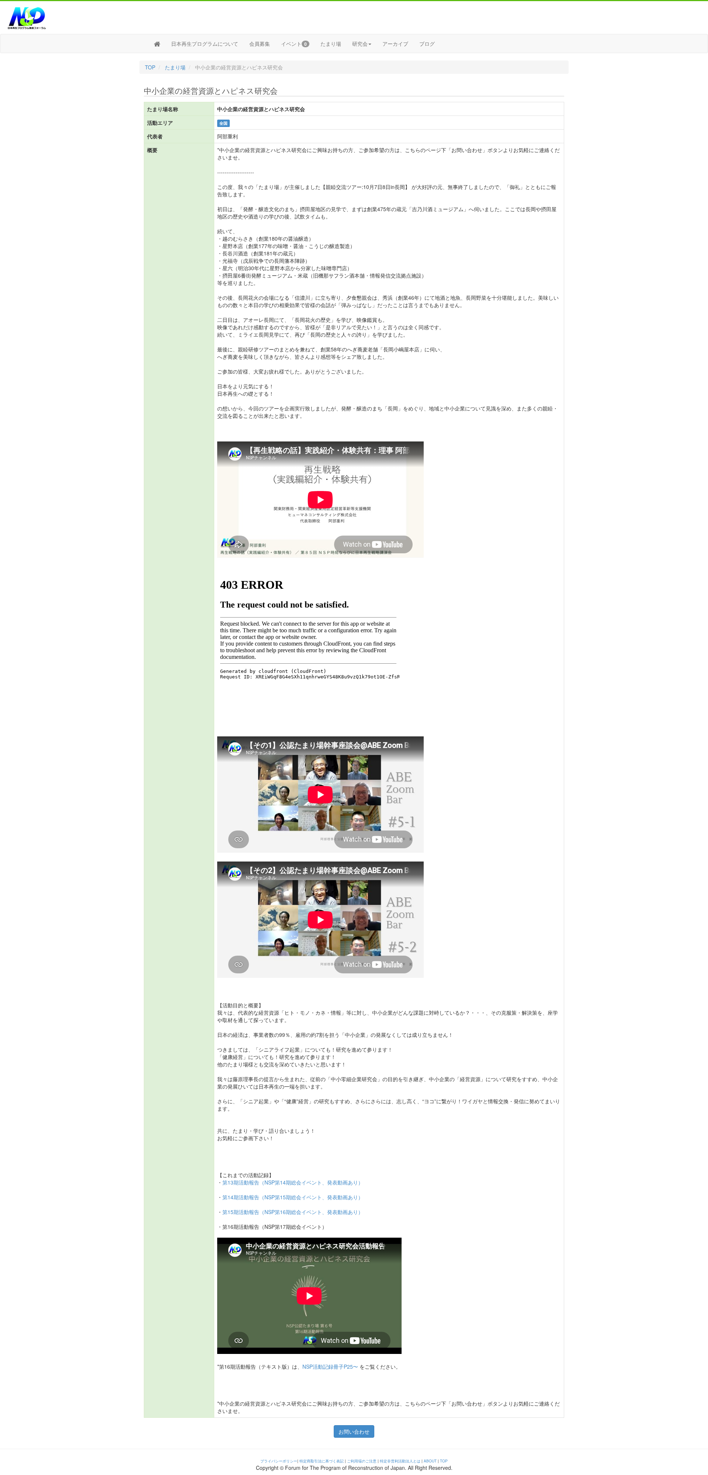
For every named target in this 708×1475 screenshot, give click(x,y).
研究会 (360, 43)
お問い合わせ (354, 1431)
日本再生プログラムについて (204, 43)
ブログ (427, 43)
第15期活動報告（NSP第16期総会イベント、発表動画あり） (292, 1212)
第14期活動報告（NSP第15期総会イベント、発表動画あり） (292, 1197)
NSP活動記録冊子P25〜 (330, 1366)
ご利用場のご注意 (361, 1461)
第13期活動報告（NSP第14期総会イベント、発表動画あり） (292, 1182)
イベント (294, 43)
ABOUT (430, 1461)
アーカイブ (395, 43)
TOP (150, 67)
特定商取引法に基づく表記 (321, 1461)
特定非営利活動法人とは (400, 1461)
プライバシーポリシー (278, 1461)
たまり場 (330, 43)
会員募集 (259, 43)
